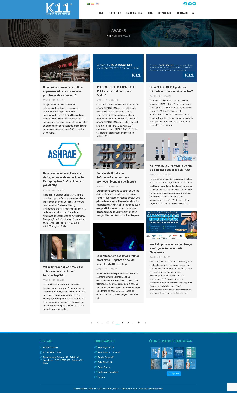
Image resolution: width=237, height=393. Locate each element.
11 (139, 322)
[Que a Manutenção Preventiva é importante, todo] (156, 364)
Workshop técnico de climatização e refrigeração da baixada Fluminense (171, 248)
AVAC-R (46, 100)
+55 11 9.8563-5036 (52, 352)
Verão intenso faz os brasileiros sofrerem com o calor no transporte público (63, 271)
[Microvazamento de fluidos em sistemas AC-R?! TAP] (191, 364)
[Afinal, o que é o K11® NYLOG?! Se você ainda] (167, 364)
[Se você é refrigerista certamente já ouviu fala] (167, 352)
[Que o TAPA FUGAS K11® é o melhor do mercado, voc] (156, 352)
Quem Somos (104, 367)
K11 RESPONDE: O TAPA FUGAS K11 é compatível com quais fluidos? (116, 91)
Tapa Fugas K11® (106, 347)
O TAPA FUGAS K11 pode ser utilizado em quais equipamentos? (171, 89)
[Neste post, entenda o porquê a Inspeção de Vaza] (179, 364)
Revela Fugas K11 (106, 357)
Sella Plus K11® (105, 362)
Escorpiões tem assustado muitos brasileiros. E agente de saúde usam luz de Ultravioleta (117, 260)
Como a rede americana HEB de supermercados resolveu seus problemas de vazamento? (63, 91)
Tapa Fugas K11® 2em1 (109, 352)
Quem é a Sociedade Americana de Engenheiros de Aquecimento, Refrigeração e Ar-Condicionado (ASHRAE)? (63, 179)
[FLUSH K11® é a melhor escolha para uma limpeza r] (191, 352)
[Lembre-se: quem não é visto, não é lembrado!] (179, 352)
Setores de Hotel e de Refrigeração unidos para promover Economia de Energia (116, 177)
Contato (101, 377)
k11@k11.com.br (50, 347)
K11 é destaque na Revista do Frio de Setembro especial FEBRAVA (171, 168)
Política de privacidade (108, 372)
